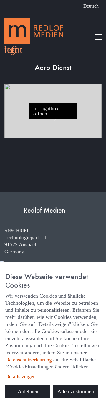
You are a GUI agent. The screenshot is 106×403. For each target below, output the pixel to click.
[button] (98, 37)
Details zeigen (20, 376)
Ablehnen (28, 391)
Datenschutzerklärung (28, 360)
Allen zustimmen (75, 391)
